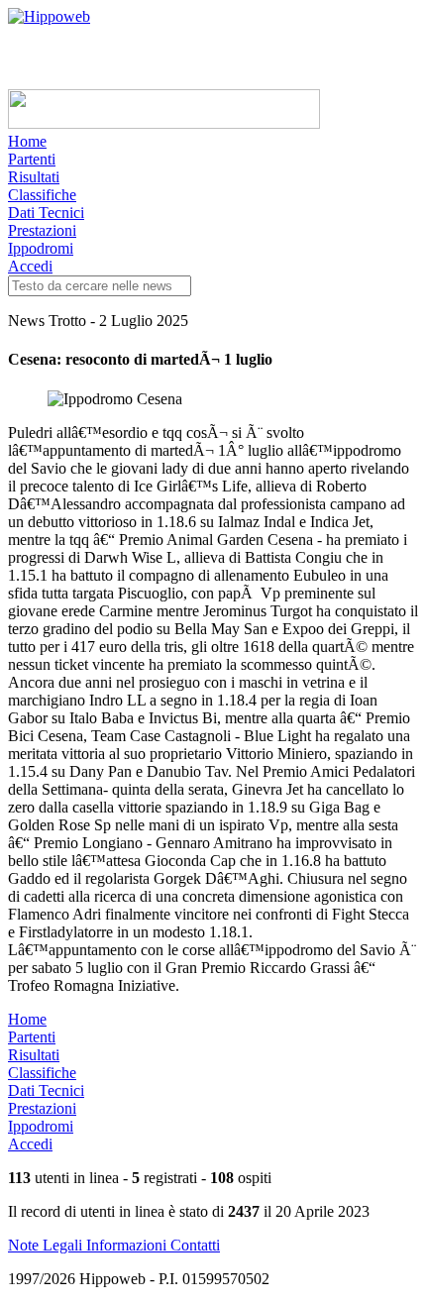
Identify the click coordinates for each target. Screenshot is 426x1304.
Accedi (30, 266)
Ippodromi (40, 248)
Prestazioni (42, 230)
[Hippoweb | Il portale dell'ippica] (49, 16)
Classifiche (42, 194)
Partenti (31, 159)
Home (27, 141)
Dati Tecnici (46, 212)
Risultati (33, 176)
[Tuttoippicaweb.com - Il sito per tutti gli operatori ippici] (164, 123)
